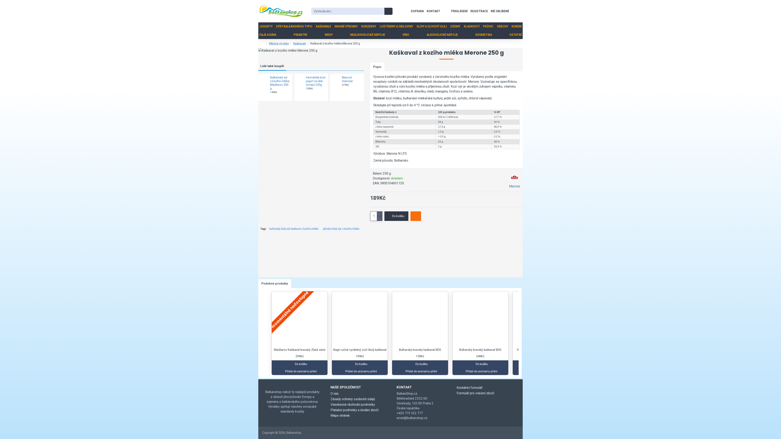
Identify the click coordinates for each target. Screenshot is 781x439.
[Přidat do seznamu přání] (415, 216)
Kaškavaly (299, 43)
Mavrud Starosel (347, 79)
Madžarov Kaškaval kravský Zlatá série (299, 350)
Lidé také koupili (272, 66)
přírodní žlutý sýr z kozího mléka (341, 228)
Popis (377, 67)
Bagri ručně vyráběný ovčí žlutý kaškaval (359, 350)
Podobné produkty (274, 283)
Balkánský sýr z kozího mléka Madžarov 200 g (279, 83)
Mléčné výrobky (279, 43)
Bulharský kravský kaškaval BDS (420, 350)
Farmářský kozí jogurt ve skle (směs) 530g (315, 81)
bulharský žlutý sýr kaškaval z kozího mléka (293, 228)
